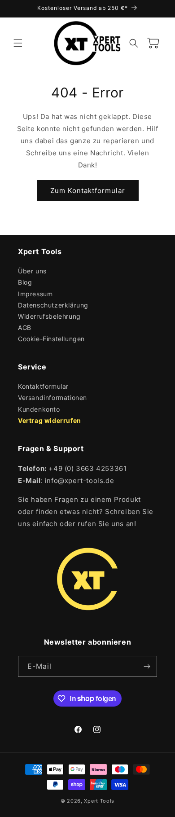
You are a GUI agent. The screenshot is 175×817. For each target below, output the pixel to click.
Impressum (35, 294)
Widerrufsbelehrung (49, 316)
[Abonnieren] (147, 666)
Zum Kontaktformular (87, 190)
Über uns (32, 271)
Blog (25, 282)
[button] (18, 43)
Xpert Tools (99, 801)
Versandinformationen (52, 397)
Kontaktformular (43, 386)
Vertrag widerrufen (49, 420)
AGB (24, 327)
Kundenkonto (39, 409)
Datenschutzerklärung (53, 305)
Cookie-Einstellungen (51, 339)
